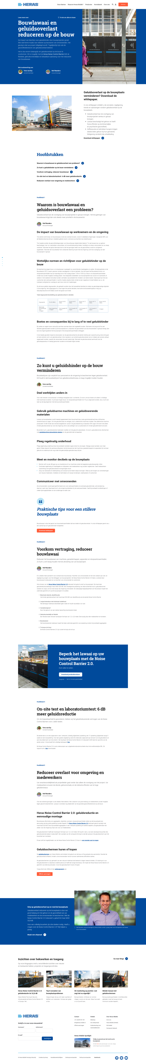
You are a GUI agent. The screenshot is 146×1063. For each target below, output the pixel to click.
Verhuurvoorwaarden (85, 1057)
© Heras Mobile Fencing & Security (27, 1057)
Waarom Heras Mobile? (75, 4)
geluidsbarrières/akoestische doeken (50, 432)
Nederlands (97, 1057)
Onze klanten (61, 4)
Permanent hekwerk (111, 1028)
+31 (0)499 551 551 (79, 1020)
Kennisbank (98, 4)
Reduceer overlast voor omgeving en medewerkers (56, 181)
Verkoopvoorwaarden (71, 1057)
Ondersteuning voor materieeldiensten (95, 1027)
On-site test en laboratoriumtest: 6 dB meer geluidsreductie (59, 176)
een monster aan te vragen (90, 840)
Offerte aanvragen (79, 1025)
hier (69, 742)
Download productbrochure (70, 674)
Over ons (107, 4)
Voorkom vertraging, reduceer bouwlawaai (53, 172)
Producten (88, 4)
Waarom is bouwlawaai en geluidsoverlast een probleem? (58, 163)
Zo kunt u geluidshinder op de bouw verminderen (55, 167)
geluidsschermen (44, 854)
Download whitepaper (92, 138)
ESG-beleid (109, 1025)
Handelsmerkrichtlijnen (57, 1057)
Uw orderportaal (94, 1022)
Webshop (92, 1020)
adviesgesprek (59, 869)
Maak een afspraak (34, 935)
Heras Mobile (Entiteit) (112, 1022)
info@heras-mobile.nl (80, 1022)
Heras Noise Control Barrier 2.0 (55, 54)
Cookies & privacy (43, 1057)
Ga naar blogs (118, 959)
